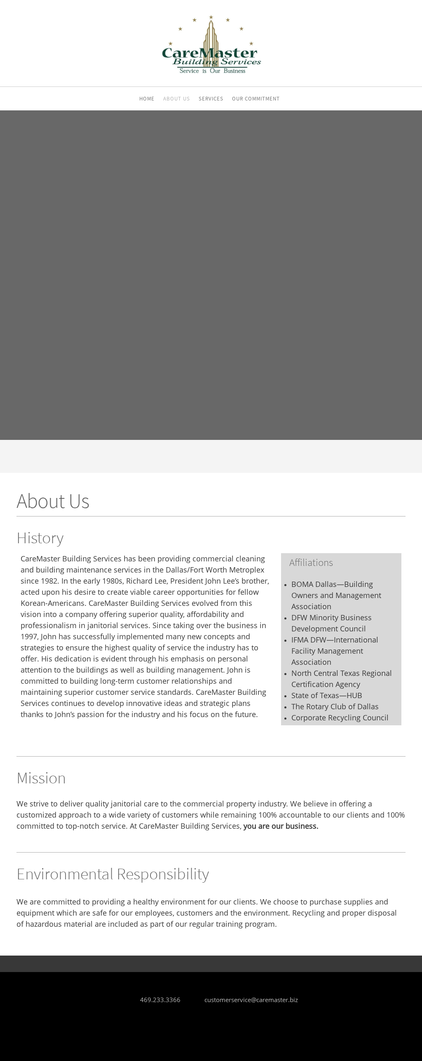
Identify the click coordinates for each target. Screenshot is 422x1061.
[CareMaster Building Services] (211, 43)
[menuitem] (147, 99)
